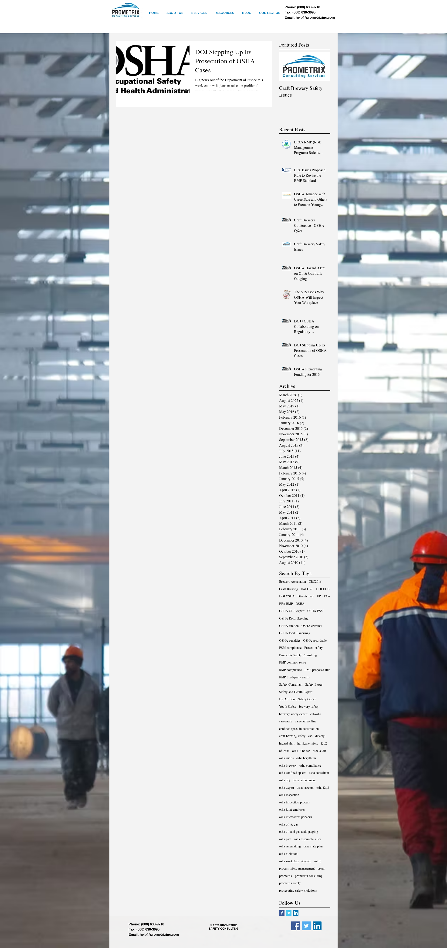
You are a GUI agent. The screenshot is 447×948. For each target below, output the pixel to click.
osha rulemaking (290, 846)
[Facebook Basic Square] (281, 913)
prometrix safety (290, 883)
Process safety (313, 647)
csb (310, 736)
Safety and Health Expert (295, 692)
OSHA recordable (315, 640)
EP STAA (323, 596)
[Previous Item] (286, 66)
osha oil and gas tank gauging (298, 831)
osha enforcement (304, 780)
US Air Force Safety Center (297, 699)
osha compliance (310, 765)
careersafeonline (305, 721)
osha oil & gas (288, 824)
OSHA (300, 603)
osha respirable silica (307, 839)
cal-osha (315, 714)
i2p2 (324, 743)
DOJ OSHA (287, 596)
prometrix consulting (308, 876)
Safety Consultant (290, 684)
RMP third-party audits (294, 677)
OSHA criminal (311, 625)
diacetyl (320, 736)
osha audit (319, 750)
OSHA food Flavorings (294, 633)
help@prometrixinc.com (315, 17)
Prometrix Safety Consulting (298, 655)
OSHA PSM (315, 611)
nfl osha (284, 750)
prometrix (285, 876)
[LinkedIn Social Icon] (295, 913)
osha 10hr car (301, 750)
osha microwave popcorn (295, 817)
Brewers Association (292, 581)
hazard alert (287, 743)
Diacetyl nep (306, 596)
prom (321, 868)
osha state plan (313, 846)
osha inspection (289, 794)
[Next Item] (323, 66)
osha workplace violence (295, 861)
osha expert (286, 787)
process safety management (297, 868)
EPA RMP (286, 603)
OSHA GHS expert (292, 611)
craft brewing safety (292, 736)
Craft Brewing (288, 589)
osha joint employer (292, 809)
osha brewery (288, 765)
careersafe (285, 721)
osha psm (285, 839)
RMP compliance (290, 669)
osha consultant (319, 772)
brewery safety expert (293, 714)
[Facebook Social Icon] (295, 925)
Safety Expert (314, 684)
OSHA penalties (289, 640)
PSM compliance (290, 647)
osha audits (286, 758)
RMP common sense (292, 662)
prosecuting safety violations (298, 890)
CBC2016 (315, 581)
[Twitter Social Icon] (306, 925)
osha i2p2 (322, 787)
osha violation (288, 853)
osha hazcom (305, 787)
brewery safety (308, 706)
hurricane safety (307, 743)
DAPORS (307, 589)
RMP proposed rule (317, 669)
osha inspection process (294, 802)
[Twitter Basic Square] (288, 913)
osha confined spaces (292, 772)
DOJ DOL (323, 589)
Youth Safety (287, 706)
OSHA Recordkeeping (293, 618)
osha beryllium (306, 758)
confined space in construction (299, 728)
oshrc (317, 861)
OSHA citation (289, 625)
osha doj (284, 780)
